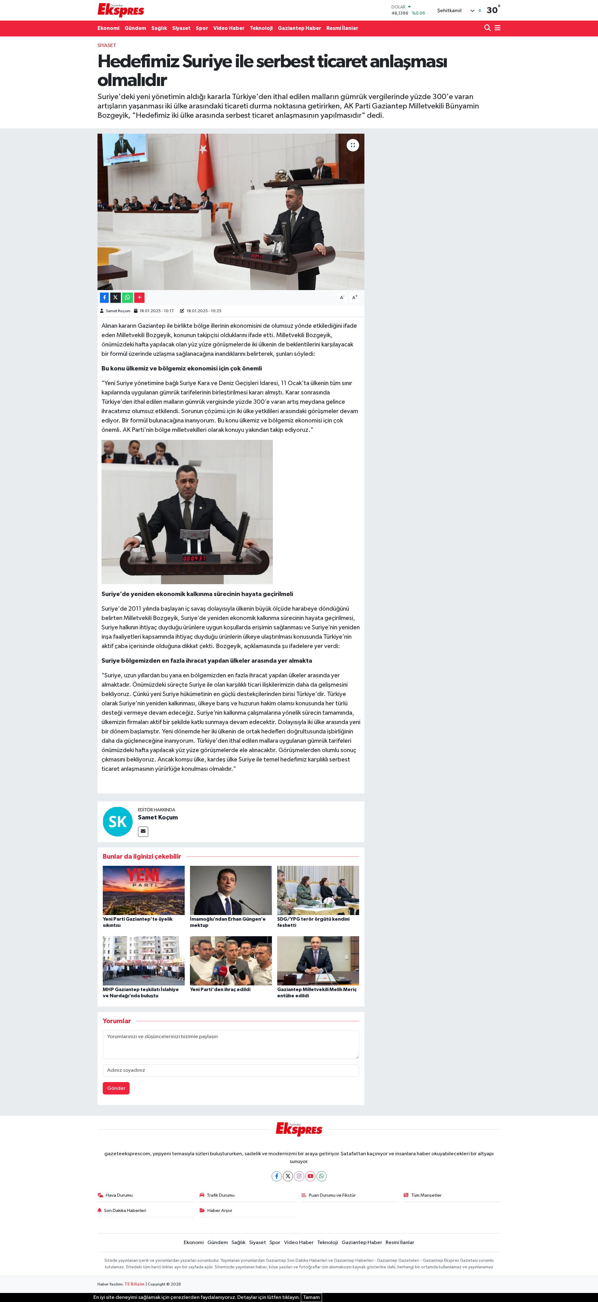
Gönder (116, 1088)
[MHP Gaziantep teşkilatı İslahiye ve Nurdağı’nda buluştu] (144, 960)
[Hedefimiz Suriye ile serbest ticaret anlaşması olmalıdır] (230, 212)
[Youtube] (310, 1176)
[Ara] (488, 28)
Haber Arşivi (219, 1210)
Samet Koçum (118, 311)
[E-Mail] (143, 832)
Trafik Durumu (221, 1195)
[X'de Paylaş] (115, 298)
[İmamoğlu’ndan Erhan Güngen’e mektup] (231, 890)
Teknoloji (261, 28)
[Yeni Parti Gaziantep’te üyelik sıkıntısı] (144, 890)
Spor (202, 28)
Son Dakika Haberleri (125, 1210)
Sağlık (159, 28)
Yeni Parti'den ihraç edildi (220, 989)
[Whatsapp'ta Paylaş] (127, 298)
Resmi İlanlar (342, 28)
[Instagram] (299, 1176)
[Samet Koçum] (118, 821)
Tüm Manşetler (426, 1195)
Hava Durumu (119, 1195)
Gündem (135, 28)
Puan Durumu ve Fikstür (332, 1195)
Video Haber (228, 28)
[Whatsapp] (321, 1176)
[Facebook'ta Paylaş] (104, 298)
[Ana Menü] (496, 28)
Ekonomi (108, 28)
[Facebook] (277, 1176)
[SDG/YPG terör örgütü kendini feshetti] (318, 890)
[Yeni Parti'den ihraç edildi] (231, 960)
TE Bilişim (135, 1284)
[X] (288, 1176)
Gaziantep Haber (299, 28)
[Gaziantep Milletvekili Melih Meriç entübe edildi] (318, 960)
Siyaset (181, 28)
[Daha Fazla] (139, 298)
